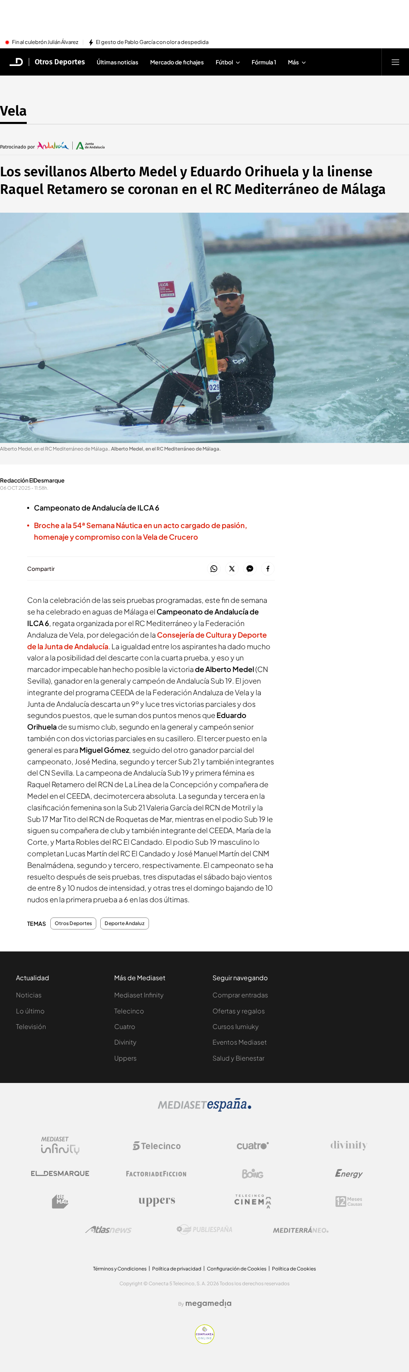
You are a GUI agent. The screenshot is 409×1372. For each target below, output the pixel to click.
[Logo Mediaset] (204, 1109)
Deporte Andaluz (125, 923)
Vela (13, 110)
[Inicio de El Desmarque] (16, 62)
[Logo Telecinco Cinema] (252, 1201)
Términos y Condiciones (120, 1269)
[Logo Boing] (253, 1174)
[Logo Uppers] (156, 1202)
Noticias (29, 995)
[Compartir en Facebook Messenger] (250, 569)
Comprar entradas (240, 995)
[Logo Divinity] (349, 1146)
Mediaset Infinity (139, 995)
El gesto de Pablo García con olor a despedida (152, 42)
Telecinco (129, 1011)
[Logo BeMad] (60, 1202)
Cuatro (124, 1026)
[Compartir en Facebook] (268, 569)
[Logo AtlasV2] (108, 1229)
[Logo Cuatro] (253, 1146)
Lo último (30, 1011)
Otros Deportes (60, 62)
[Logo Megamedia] (208, 1303)
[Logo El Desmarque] (60, 1173)
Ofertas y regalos (238, 1011)
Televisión (31, 1026)
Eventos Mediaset (239, 1042)
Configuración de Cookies (236, 1269)
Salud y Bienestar (238, 1058)
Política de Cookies (294, 1269)
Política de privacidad (176, 1269)
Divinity (125, 1042)
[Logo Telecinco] (157, 1146)
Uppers (125, 1058)
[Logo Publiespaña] (204, 1230)
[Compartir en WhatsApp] (214, 569)
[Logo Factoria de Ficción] (156, 1174)
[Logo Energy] (349, 1174)
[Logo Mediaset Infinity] (60, 1146)
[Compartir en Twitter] (232, 569)
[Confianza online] (204, 1341)
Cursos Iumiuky (235, 1026)
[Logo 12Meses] (349, 1201)
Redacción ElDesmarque (32, 480)
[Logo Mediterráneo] (301, 1229)
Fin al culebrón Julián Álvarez (45, 42)
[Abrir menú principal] (395, 62)
